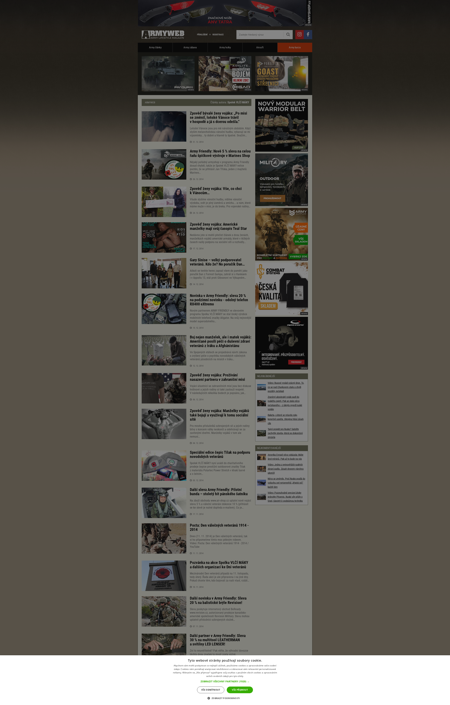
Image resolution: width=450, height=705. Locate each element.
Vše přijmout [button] (240, 689)
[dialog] (225, 680)
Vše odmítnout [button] (210, 689)
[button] (225, 681)
